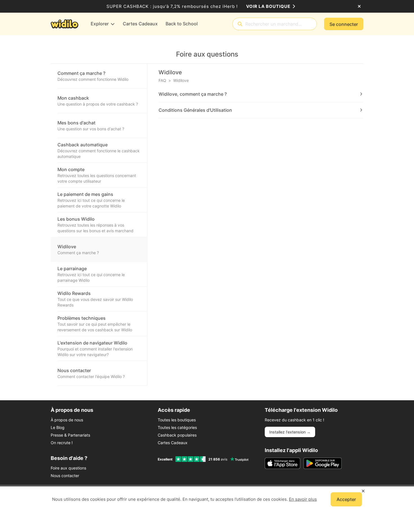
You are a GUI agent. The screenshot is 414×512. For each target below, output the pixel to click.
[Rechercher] (240, 24)
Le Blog (57, 427)
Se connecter (344, 24)
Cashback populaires (177, 435)
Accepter (346, 499)
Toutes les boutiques (177, 419)
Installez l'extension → (290, 432)
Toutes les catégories (177, 427)
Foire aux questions (68, 468)
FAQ (162, 80)
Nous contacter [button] (65, 475)
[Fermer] (359, 6)
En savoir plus (303, 499)
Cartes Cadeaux (173, 442)
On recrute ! (62, 442)
